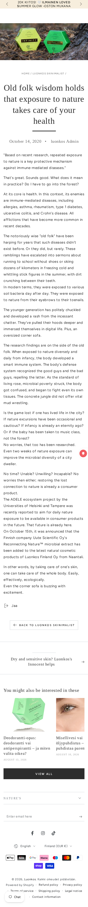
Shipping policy (49, 891)
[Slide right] (80, 4)
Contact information (46, 896)
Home (26, 73)
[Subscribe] (81, 816)
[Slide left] (7, 4)
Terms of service (22, 891)
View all (44, 774)
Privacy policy (72, 884)
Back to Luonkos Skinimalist (47, 625)
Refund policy (48, 884)
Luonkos (30, 879)
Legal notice (73, 891)
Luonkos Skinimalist (49, 73)
